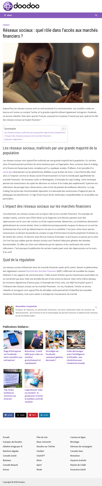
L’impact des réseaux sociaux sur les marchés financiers (27, 136)
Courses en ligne (77, 437)
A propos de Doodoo (12, 441)
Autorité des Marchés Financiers (41, 271)
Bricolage (74, 441)
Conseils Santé (9, 455)
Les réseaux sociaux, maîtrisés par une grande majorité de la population (34, 132)
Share (9, 415)
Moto (39, 460)
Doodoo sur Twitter (46, 446)
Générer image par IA (12, 446)
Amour (6, 469)
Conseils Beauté (10, 464)
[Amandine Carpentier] (9, 309)
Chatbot (40, 451)
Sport (39, 464)
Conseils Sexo (76, 451)
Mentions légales (11, 451)
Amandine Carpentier (26, 306)
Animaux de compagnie (81, 446)
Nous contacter (44, 441)
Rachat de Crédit (78, 464)
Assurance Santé (78, 469)
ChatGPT (41, 455)
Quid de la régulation (13, 139)
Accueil (6, 437)
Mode (39, 469)
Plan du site (42, 437)
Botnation (75, 455)
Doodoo (21, 482)
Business (7, 460)
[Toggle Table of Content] (62, 129)
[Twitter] (96, 307)
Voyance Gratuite (78, 460)
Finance (6, 25)
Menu (9, 15)
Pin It (34, 415)
